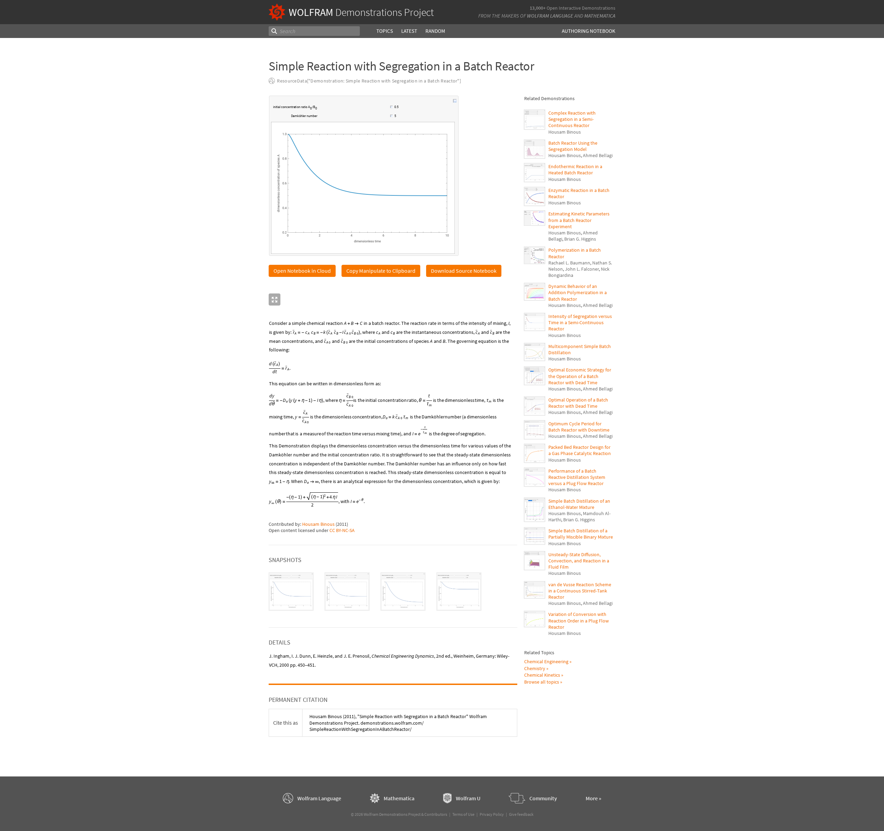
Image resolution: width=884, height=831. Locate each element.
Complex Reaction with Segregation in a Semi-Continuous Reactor (572, 119)
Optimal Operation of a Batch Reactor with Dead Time (578, 403)
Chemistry (534, 668)
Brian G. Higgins (580, 239)
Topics (384, 31)
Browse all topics (541, 682)
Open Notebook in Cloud (302, 270)
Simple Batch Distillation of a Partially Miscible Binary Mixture (580, 534)
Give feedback (521, 814)
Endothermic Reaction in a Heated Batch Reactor (575, 169)
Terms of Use (463, 814)
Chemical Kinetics (542, 675)
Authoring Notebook (588, 31)
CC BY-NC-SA (342, 530)
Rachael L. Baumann (569, 263)
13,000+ (538, 8)
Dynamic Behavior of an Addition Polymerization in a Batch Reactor (577, 292)
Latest (409, 31)
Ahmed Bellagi (598, 155)
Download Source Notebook (464, 270)
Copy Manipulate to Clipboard (380, 270)
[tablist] (393, 591)
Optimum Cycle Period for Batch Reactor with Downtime (578, 427)
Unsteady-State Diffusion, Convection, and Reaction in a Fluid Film (578, 560)
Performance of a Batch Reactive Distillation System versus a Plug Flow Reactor (576, 477)
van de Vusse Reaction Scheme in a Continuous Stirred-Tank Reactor (579, 590)
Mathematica (599, 15)
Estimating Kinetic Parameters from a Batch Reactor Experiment (578, 220)
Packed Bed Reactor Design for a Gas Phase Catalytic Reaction (579, 450)
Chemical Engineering (546, 661)
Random (435, 31)
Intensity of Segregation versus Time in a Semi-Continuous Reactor (580, 322)
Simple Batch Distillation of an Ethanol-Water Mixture (579, 504)
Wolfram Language (550, 15)
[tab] (291, 591)
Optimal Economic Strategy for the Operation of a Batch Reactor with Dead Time (579, 376)
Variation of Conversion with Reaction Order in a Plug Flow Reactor (578, 620)
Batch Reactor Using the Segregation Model (572, 146)
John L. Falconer (582, 269)
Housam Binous (318, 524)
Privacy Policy (492, 814)
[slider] (353, 108)
